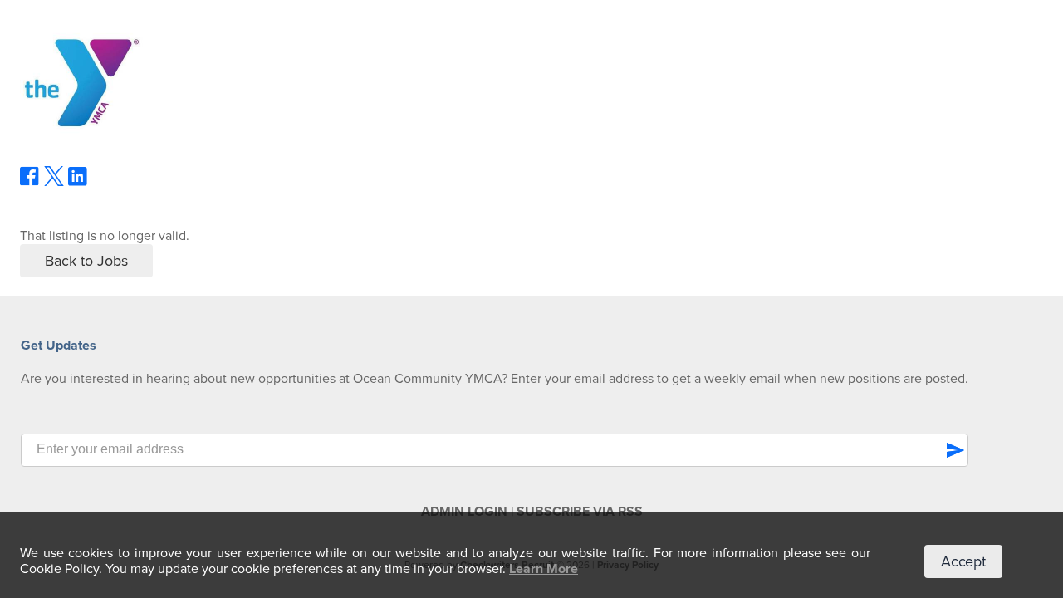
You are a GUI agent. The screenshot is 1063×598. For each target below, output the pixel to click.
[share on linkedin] (78, 182)
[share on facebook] (30, 182)
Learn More (543, 569)
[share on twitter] (54, 182)
